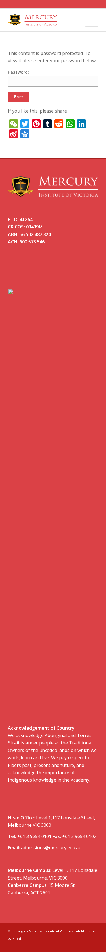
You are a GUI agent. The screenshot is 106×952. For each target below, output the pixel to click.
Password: (18, 72)
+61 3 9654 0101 (34, 836)
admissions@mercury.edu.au (51, 848)
